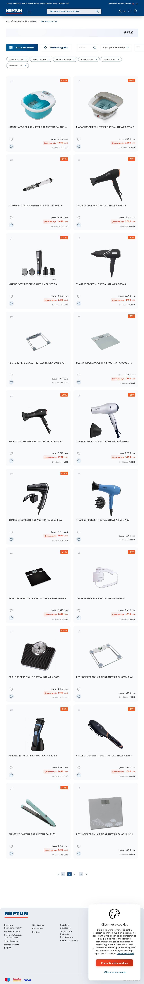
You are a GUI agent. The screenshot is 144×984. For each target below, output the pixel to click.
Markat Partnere (12, 931)
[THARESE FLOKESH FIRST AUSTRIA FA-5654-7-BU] (105, 507)
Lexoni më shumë (125, 953)
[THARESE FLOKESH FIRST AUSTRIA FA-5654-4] (105, 271)
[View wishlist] (129, 11)
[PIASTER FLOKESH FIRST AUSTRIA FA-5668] (38, 821)
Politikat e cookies (69, 940)
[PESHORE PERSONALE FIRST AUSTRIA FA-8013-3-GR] (38, 349)
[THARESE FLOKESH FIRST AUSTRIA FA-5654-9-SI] (105, 428)
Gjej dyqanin (38, 925)
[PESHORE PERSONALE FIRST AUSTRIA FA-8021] (38, 664)
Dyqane (128, 4)
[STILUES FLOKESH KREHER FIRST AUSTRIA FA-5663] (105, 742)
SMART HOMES (59, 4)
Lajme (36, 4)
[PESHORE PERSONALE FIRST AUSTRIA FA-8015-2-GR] (105, 821)
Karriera (49, 4)
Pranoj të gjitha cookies (114, 962)
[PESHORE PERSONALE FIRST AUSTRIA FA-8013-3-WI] (105, 664)
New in (24, 4)
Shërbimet (17, 4)
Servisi (42, 4)
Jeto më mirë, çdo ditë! (16, 21)
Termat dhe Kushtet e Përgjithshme (66, 934)
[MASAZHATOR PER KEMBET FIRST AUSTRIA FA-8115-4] (38, 114)
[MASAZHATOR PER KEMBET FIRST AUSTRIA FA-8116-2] (105, 114)
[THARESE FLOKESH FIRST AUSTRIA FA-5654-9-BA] (38, 428)
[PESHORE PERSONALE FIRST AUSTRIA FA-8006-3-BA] (38, 585)
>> (86, 874)
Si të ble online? (12, 941)
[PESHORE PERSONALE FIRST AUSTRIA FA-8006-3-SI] (105, 349)
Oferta (9, 4)
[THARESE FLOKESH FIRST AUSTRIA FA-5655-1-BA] (38, 507)
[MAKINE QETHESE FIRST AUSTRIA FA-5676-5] (38, 742)
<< (58, 874)
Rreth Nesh (113, 4)
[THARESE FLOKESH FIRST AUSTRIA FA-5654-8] (105, 192)
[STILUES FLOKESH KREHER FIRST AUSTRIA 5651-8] (38, 192)
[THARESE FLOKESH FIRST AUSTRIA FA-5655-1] (105, 585)
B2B (67, 4)
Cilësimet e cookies (115, 972)
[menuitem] (58, 874)
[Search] (97, 11)
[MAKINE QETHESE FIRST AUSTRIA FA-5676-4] (38, 271)
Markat (30, 4)
